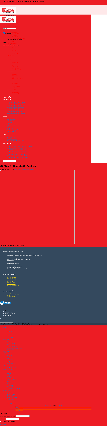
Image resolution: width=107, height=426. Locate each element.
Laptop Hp (14, 21)
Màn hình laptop (15, 84)
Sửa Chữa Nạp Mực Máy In (13, 130)
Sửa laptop (9, 126)
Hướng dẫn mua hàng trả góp (13, 293)
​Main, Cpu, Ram (15, 62)
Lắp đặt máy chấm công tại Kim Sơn (15, 107)
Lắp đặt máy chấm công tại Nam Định (16, 113)
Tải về (4, 134)
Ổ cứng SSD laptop (16, 86)
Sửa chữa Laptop (7, 96)
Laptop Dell (14, 20)
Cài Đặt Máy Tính (11, 125)
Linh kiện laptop (10, 80)
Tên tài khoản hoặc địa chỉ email (8, 416)
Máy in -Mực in (7, 143)
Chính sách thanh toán (11, 277)
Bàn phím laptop (15, 83)
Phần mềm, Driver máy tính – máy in (15, 140)
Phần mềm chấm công (12, 139)
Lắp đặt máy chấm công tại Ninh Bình (16, 102)
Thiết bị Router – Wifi (16, 69)
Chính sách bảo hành (11, 282)
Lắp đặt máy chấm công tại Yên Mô (15, 111)
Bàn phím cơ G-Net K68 (27, 169)
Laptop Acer (14, 26)
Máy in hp (14, 47)
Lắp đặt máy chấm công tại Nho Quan (16, 104)
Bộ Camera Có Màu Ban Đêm (18, 78)
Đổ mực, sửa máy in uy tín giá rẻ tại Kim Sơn (17, 155)
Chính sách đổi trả (10, 281)
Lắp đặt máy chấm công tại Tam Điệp (15, 108)
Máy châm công (10, 55)
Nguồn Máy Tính (15, 66)
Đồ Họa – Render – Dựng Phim (18, 38)
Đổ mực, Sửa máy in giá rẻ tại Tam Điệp (16, 149)
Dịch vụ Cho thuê (15, 92)
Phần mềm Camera (11, 137)
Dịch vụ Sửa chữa (15, 93)
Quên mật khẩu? (4, 424)
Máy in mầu (14, 50)
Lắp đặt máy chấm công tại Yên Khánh (16, 110)
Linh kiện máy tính (11, 59)
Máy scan (13, 51)
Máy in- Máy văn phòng (12, 43)
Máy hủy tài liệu (15, 53)
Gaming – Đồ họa (11, 41)
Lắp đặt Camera (7, 97)
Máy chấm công (7, 99)
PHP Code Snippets (48, 405)
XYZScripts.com (59, 405)
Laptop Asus (14, 24)
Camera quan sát (10, 71)
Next (2, 246)
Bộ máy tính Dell (15, 33)
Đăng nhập (13, 421)
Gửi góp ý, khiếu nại (11, 296)
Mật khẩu (2, 418)
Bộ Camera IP (14, 74)
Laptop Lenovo (15, 27)
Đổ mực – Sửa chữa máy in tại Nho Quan (16, 148)
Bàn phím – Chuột (15, 68)
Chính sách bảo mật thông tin (13, 285)
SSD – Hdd (14, 63)
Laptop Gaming (15, 23)
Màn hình (14, 65)
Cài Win (9, 123)
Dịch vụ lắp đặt (10, 120)
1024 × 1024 (17, 169)
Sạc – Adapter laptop (16, 87)
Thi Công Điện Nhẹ (11, 131)
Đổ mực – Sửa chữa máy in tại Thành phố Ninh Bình (19, 146)
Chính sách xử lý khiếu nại (12, 278)
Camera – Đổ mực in (11, 89)
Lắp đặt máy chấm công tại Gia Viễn (15, 105)
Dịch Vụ (5, 116)
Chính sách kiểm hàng (11, 284)
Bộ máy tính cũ (15, 39)
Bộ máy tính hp (15, 35)
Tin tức (8, 295)
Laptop (8, 17)
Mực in (13, 48)
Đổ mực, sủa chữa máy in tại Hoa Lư (15, 152)
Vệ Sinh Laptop (10, 128)
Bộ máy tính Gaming (16, 36)
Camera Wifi (14, 77)
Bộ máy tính (10, 29)
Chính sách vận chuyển (11, 280)
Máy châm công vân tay (16, 57)
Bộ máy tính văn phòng (16, 32)
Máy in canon (14, 45)
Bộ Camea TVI (15, 75)
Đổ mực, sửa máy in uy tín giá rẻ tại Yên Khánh (18, 157)
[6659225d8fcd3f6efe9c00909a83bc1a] (37, 244)
